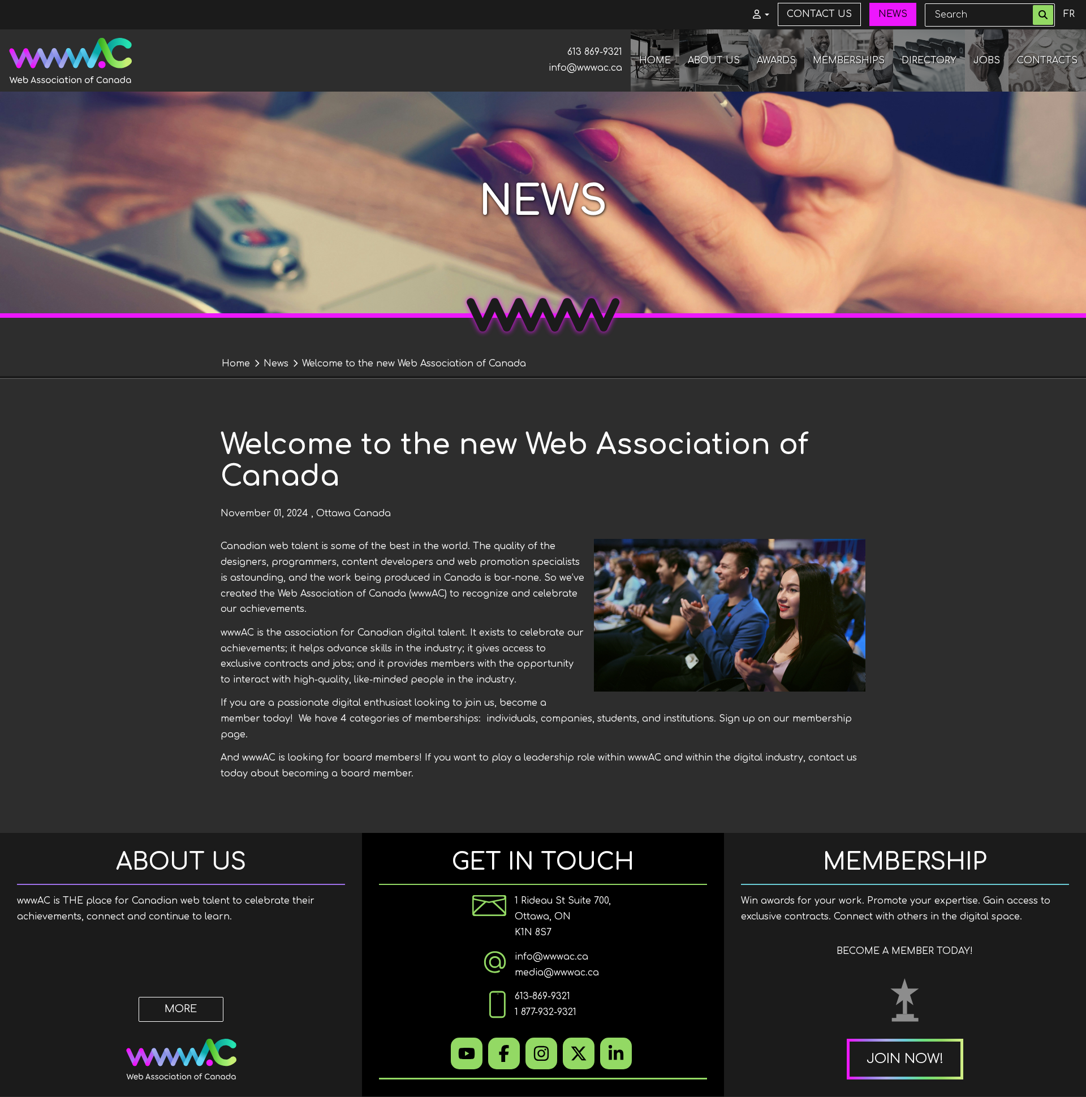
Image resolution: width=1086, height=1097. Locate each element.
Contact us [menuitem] (819, 14)
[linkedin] (616, 1053)
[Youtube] (466, 1053)
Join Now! (905, 1058)
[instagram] (541, 1053)
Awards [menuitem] (776, 60)
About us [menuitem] (714, 60)
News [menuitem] (892, 14)
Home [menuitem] (655, 60)
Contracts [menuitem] (1047, 60)
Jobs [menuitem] (986, 60)
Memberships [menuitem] (849, 60)
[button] (756, 15)
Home (236, 364)
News (276, 364)
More (181, 1008)
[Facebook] (504, 1053)
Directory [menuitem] (929, 60)
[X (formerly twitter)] (578, 1053)
